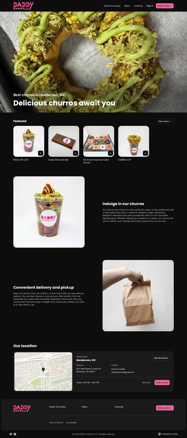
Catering (138, 6)
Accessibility (71, 422)
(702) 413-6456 (118, 369)
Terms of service (56, 422)
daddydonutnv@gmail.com (122, 372)
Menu (127, 6)
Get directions (161, 358)
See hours (146, 382)
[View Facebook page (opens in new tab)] (10, 434)
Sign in (150, 6)
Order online (162, 382)
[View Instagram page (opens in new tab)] (14, 434)
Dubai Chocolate (112, 6)
